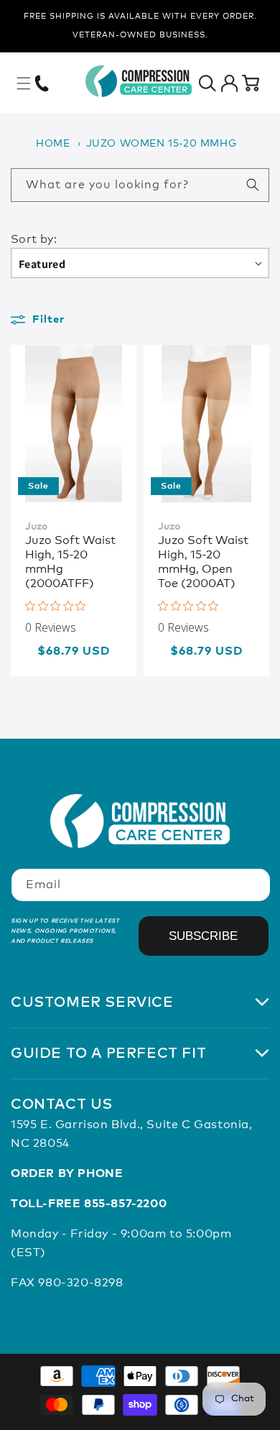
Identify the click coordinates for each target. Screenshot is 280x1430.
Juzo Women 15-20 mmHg (161, 144)
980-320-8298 (80, 1282)
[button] (23, 83)
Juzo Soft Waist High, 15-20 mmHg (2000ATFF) (70, 562)
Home (53, 144)
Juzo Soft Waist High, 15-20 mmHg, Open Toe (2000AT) (203, 562)
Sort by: (34, 239)
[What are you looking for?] (253, 184)
